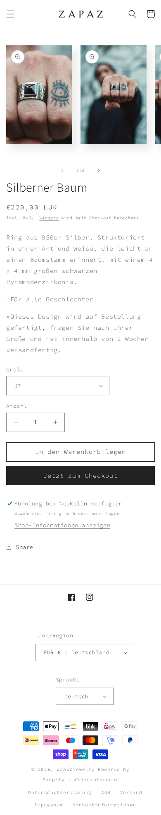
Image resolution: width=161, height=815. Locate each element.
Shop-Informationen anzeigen (62, 525)
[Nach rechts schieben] (99, 171)
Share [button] (24, 547)
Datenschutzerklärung (60, 792)
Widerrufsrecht (96, 779)
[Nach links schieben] (62, 171)
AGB (106, 792)
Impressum (48, 805)
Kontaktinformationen (104, 805)
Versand (49, 218)
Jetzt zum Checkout (80, 475)
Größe (15, 369)
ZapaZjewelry (76, 769)
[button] (10, 14)
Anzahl (16, 405)
